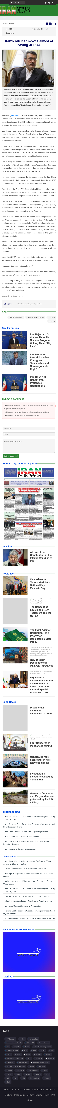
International (38, 1089)
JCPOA (52, 321)
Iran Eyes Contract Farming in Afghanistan (22, 906)
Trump (28, 1074)
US (24, 1078)
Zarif (8, 1082)
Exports (17, 1047)
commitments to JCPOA (36, 317)
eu (8, 1047)
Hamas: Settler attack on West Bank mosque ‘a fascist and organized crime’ (29, 912)
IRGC (9, 1054)
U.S (47, 1074)
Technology (19, 1095)
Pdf (53, 1095)
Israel (18, 1054)
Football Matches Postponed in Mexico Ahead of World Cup (29, 918)
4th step (52, 317)
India (34, 1051)
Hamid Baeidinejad (16, 317)
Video (30, 1100)
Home (7, 1089)
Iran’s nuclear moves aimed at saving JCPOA (29, 43)
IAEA (25, 1051)
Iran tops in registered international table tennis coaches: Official (28, 875)
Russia (9, 1070)
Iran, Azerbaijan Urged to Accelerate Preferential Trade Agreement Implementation (27, 862)
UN (16, 1078)
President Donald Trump (41, 1062)
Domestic (50, 1089)
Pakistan (39, 1058)
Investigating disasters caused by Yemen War (41, 776)
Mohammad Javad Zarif (15, 1058)
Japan (28, 1054)
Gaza (27, 1047)
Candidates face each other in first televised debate (40, 760)
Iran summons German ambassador (20, 849)
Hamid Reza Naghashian (43, 1047)
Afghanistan (11, 1039)
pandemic (10, 1062)
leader (48, 1054)
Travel (47, 1095)
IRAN (43, 1051)
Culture (8, 1095)
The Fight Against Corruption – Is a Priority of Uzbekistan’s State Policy (40, 636)
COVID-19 (30, 1043)
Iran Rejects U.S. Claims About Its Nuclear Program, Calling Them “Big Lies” (40, 340)
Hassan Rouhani (12, 1051)
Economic (17, 1089)
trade (18, 1074)
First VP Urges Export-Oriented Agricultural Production (27, 896)
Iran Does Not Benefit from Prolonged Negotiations (26, 832)
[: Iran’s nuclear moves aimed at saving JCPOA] (54, 24)
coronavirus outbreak (14, 1043)
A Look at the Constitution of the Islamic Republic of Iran (28, 901)
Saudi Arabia (33, 1070)
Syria (45, 1070)
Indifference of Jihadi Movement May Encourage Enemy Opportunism (28, 882)
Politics (11, 23)
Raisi (32, 1066)
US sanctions (34, 1078)
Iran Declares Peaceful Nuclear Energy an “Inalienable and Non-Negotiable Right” (29, 825)
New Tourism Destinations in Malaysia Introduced (41, 662)
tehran (9, 1074)
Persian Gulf (23, 1062)
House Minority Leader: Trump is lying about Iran (25, 869)
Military (30, 1095)
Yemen (47, 1078)
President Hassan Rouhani (16, 1066)
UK (8, 1078)
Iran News (15, 116)
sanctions (20, 1070)
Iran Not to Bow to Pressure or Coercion (21, 836)
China (22, 1039)
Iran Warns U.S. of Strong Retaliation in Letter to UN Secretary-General (26, 842)
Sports (38, 1095)
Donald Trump (44, 1043)
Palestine (51, 1058)
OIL (29, 1058)
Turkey (38, 1074)
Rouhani (42, 1066)
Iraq (52, 1051)
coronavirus (34, 1039)
